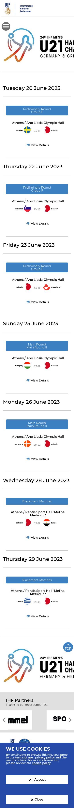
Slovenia (19, 209)
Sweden (19, 130)
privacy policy (45, 757)
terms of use (24, 757)
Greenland (55, 287)
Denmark (19, 444)
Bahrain (54, 130)
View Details (40, 145)
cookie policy (41, 763)
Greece (20, 602)
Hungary (19, 366)
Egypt (53, 523)
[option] (37, 719)
